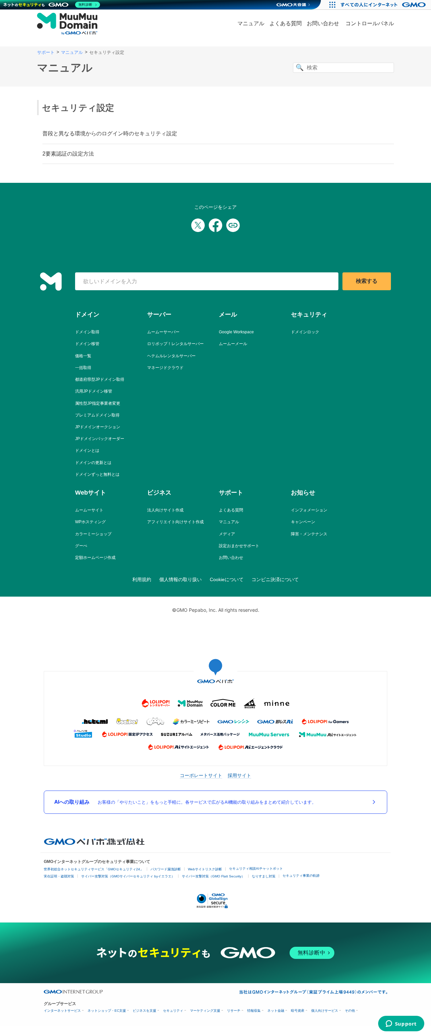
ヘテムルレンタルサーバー (171, 356)
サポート (46, 52)
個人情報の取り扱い (180, 579)
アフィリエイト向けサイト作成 (175, 522)
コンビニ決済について (275, 579)
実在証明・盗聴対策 (59, 876)
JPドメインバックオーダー (99, 438)
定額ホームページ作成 (95, 557)
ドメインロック (305, 332)
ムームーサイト (89, 510)
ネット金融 (275, 1010)
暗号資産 (297, 1010)
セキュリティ (173, 1010)
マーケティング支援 (205, 1010)
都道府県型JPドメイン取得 (99, 379)
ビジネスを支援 (144, 1010)
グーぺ (81, 545)
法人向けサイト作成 (165, 510)
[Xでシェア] (198, 225)
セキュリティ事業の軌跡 (301, 875)
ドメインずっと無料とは (97, 474)
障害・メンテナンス (309, 534)
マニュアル (250, 23)
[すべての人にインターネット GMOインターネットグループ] (384, 4)
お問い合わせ (323, 23)
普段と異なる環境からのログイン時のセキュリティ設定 (109, 133)
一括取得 (83, 367)
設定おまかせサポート (239, 545)
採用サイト (239, 775)
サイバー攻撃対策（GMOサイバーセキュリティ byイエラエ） (128, 876)
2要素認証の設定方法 (68, 154)
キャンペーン (303, 522)
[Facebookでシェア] (215, 225)
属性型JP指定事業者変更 (97, 403)
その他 (350, 1010)
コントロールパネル (369, 23)
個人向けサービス (324, 1010)
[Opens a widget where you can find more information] (401, 1024)
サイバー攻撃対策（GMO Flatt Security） (213, 876)
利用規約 (141, 579)
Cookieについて (226, 579)
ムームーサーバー (163, 332)
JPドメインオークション (97, 427)
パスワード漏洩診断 (166, 869)
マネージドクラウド (165, 367)
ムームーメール (233, 343)
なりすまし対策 (263, 876)
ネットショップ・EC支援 (107, 1010)
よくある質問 (285, 23)
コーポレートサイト (201, 775)
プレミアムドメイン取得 (97, 415)
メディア (227, 534)
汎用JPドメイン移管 (93, 391)
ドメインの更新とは (93, 462)
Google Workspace (236, 332)
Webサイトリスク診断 (205, 869)
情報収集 (254, 1010)
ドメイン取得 (87, 332)
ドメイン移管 (87, 343)
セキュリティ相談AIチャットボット (256, 868)
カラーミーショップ (93, 534)
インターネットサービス (62, 1010)
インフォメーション (309, 510)
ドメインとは (87, 450)
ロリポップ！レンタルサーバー (175, 343)
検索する (366, 281)
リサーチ (233, 1010)
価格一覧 (83, 356)
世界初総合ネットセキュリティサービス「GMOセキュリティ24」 (93, 869)
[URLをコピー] (233, 225)
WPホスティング (90, 522)
